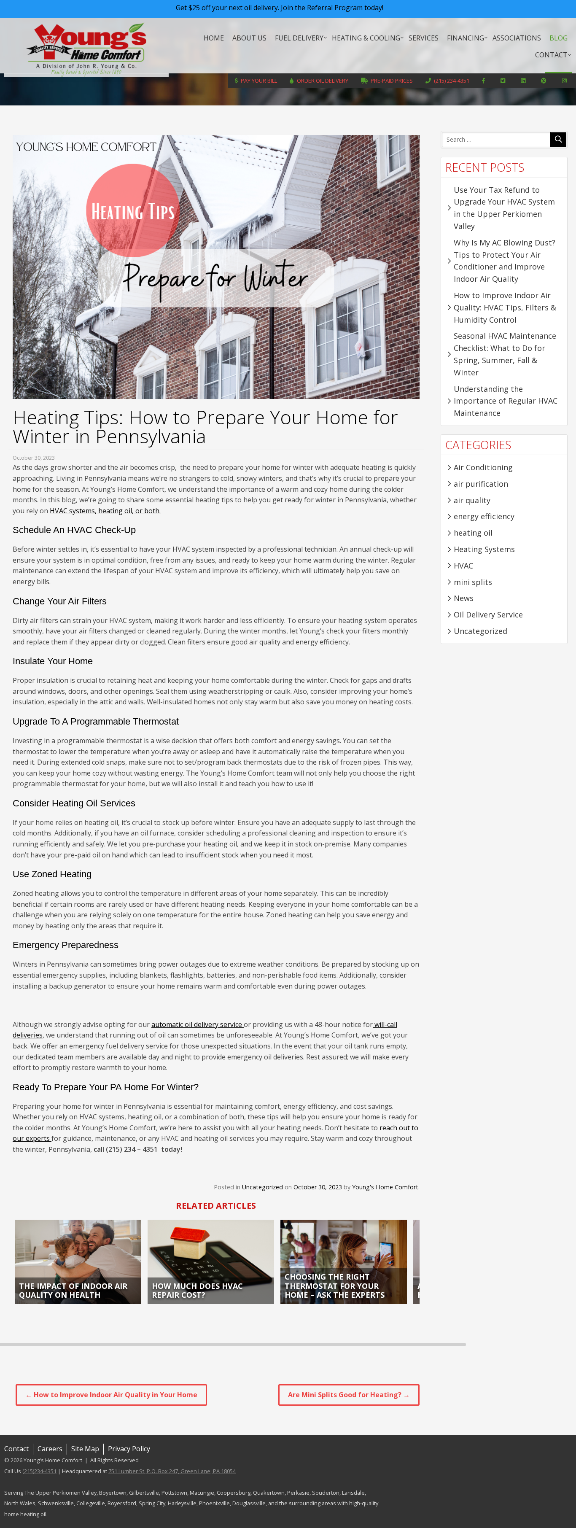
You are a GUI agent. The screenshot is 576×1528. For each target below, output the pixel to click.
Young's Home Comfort (86, 49)
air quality (472, 500)
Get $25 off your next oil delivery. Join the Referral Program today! (279, 7)
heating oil (473, 533)
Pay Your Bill (259, 80)
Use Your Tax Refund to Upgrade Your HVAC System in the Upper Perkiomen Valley (504, 208)
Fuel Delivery (299, 38)
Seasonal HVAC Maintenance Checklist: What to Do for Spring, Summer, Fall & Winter (505, 354)
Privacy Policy (129, 1448)
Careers (50, 1448)
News (464, 598)
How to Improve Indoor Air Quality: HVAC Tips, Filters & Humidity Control (505, 307)
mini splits (473, 582)
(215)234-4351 (39, 1471)
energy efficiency (484, 516)
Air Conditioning (483, 467)
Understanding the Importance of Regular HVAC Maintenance (505, 401)
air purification (481, 484)
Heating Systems (484, 549)
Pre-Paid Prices (392, 80)
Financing (465, 38)
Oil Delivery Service (488, 614)
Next (425, 1262)
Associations (517, 38)
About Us (249, 38)
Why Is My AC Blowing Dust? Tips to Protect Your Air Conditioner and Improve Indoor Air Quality (504, 260)
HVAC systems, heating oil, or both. (105, 510)
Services (424, 38)
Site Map (85, 1448)
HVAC (463, 566)
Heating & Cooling (366, 38)
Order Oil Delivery (322, 80)
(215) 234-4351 (451, 80)
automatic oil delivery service (197, 1024)
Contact (551, 54)
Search (558, 139)
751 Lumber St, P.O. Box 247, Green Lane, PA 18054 (172, 1471)
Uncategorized (262, 1187)
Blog (558, 38)
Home (214, 38)
